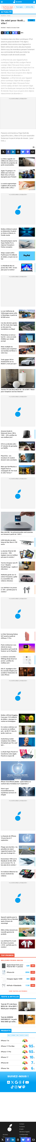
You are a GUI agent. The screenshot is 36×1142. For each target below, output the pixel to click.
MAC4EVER (19, 2)
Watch (22, 1035)
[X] (12, 1082)
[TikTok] (12, 1087)
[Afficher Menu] (2, 2)
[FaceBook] (23, 1082)
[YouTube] (27, 1082)
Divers (8, 15)
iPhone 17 (4, 1057)
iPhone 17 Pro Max (7, 1046)
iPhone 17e (5, 1041)
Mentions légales (24, 1132)
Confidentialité (23, 1135)
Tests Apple (19, 7)
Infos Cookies (23, 1137)
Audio (26, 1035)
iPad (18, 1035)
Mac (9, 1035)
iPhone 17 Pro (6, 1052)
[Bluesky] (20, 1087)
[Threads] (20, 1082)
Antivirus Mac (30, 7)
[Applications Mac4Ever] (8, 1082)
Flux (4, 1137)
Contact (21, 1124)
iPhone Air (4, 1063)
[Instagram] (16, 1087)
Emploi (21, 1129)
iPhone (13, 1035)
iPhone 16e (5, 1068)
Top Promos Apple (7, 7)
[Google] (16, 1082)
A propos (22, 1126)
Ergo (4, 27)
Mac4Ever (3, 15)
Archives (5, 1135)
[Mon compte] (34, 2)
